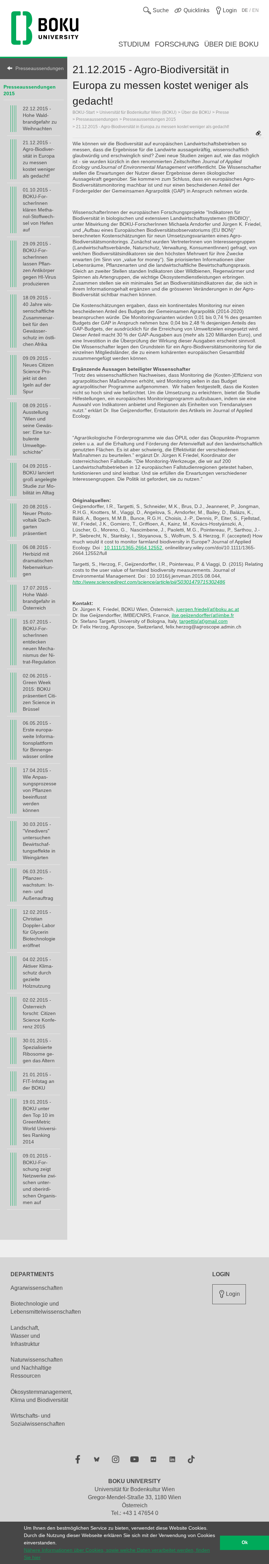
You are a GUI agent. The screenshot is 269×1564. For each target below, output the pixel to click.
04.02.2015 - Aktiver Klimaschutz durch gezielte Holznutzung (38, 973)
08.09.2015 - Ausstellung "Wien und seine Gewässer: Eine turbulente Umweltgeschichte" (38, 429)
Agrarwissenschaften (37, 1288)
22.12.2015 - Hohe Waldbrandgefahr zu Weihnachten (40, 118)
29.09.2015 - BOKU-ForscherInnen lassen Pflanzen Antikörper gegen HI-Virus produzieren (39, 263)
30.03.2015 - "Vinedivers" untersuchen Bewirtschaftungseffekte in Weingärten (39, 840)
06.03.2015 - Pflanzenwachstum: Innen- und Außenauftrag (38, 885)
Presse (222, 112)
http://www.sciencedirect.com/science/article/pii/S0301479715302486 (149, 582)
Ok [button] (245, 1542)
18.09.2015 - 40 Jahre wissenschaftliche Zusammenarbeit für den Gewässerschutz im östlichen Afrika (39, 321)
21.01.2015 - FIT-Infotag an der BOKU (38, 1081)
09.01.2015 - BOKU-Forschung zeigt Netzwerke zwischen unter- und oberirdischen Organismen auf (40, 1179)
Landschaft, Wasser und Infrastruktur (25, 1336)
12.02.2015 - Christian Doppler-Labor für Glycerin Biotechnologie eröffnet (39, 928)
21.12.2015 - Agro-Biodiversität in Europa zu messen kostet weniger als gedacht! (39, 159)
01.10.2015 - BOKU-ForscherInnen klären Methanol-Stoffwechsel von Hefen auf (39, 209)
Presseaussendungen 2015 (149, 119)
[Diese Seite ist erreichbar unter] (258, 134)
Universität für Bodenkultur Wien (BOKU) (138, 112)
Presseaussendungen (37, 68)
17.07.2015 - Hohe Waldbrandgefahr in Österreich (39, 598)
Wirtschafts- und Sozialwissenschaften (38, 1420)
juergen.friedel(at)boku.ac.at (207, 609)
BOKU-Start (84, 112)
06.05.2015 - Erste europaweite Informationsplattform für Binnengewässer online (39, 739)
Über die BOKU (196, 112)
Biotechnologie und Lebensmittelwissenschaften (46, 1308)
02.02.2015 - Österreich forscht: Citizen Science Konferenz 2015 (39, 1013)
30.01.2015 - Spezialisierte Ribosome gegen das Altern (39, 1050)
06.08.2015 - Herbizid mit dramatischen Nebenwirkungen (38, 560)
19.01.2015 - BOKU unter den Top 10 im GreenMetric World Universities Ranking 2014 (40, 1122)
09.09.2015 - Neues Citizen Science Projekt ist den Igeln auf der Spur (38, 374)
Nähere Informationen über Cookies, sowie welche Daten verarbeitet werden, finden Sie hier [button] (117, 1553)
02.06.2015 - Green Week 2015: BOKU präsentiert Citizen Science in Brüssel (40, 692)
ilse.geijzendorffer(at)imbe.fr (203, 615)
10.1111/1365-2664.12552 (133, 547)
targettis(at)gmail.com (203, 621)
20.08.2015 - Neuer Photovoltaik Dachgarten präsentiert (38, 520)
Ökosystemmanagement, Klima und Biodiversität (41, 1396)
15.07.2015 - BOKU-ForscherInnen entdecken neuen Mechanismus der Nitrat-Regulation (39, 642)
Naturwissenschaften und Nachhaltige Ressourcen (37, 1368)
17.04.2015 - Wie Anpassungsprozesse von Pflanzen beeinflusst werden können (39, 790)
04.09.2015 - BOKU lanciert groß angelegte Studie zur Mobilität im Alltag (40, 479)
